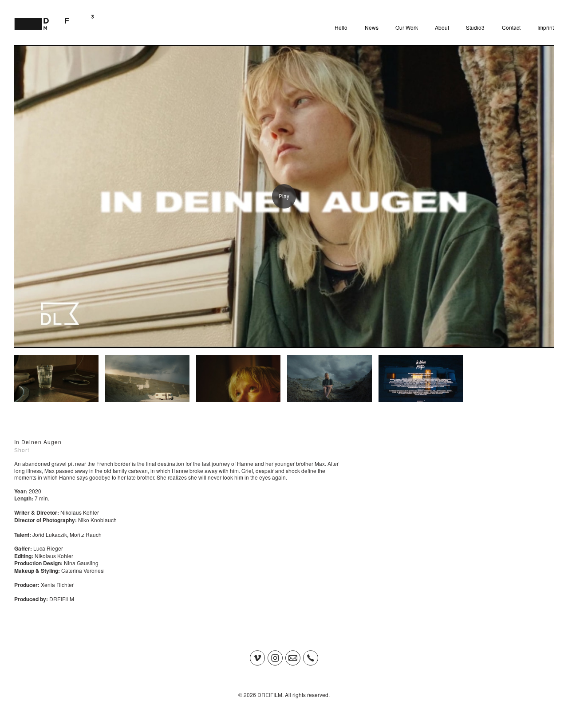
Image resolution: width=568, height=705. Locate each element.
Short (21, 449)
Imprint (545, 27)
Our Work (406, 27)
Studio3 (475, 27)
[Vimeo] (257, 658)
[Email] (292, 658)
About (442, 27)
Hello (341, 27)
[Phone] (310, 658)
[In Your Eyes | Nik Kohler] (284, 196)
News (372, 27)
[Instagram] (275, 658)
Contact (511, 27)
